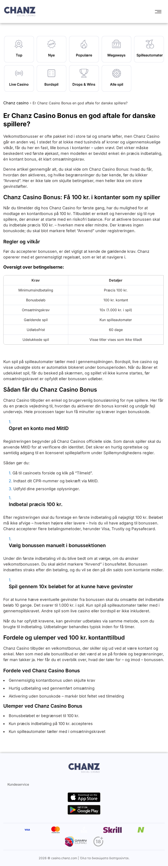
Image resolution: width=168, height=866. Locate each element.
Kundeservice (18, 784)
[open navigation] (159, 11)
